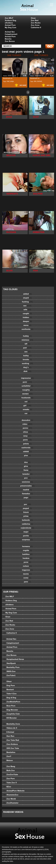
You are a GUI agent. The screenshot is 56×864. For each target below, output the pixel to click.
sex (27, 306)
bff (27, 344)
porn (27, 382)
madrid (27, 490)
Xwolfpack (9, 663)
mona (27, 325)
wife (27, 309)
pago (27, 497)
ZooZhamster (10, 803)
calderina (27, 524)
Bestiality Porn (11, 667)
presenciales (27, 486)
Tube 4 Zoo (10, 694)
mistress (27, 340)
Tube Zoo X (10, 783)
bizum (27, 512)
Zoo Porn (9, 778)
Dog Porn (9, 685)
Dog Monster (10, 710)
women (27, 394)
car (27, 413)
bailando (27, 520)
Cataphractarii (11, 34)
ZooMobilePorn (11, 702)
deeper (27, 321)
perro (27, 440)
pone (27, 562)
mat (8, 81)
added (27, 294)
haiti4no (27, 554)
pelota (27, 444)
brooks (27, 359)
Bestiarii (8, 689)
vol (27, 401)
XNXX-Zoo (9, 671)
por (27, 504)
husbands (27, 398)
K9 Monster (10, 718)
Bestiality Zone (11, 724)
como (27, 578)
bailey (27, 355)
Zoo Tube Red (11, 740)
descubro (27, 420)
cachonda (27, 448)
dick (27, 371)
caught (27, 313)
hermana (27, 546)
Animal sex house (34, 10)
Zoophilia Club (11, 714)
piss (27, 455)
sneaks (27, 409)
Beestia (8, 39)
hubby (27, 336)
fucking (27, 302)
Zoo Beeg (9, 766)
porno (27, 428)
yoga (12, 81)
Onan (33, 18)
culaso (27, 566)
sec (27, 352)
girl (27, 405)
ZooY (7, 756)
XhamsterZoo (10, 795)
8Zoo (7, 787)
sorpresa (27, 540)
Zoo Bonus (10, 41)
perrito (27, 536)
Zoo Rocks (36, 23)
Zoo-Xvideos (10, 744)
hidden (27, 317)
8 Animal (8, 732)
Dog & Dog (9, 698)
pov (27, 478)
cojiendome (27, 528)
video (27, 424)
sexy (27, 436)
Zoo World (9, 799)
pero (27, 582)
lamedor (27, 474)
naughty (27, 390)
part (27, 348)
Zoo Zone (35, 25)
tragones (27, 570)
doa (27, 462)
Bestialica (9, 752)
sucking (27, 363)
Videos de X (10, 728)
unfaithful (27, 386)
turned (39, 81)
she (35, 81)
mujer (27, 532)
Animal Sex (10, 32)
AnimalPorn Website (13, 791)
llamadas (27, 494)
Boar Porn (9, 706)
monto (27, 574)
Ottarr (7, 681)
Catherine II (36, 27)
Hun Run (8, 736)
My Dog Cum (10, 27)
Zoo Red (34, 20)
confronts (27, 329)
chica (27, 432)
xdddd (27, 451)
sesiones (27, 482)
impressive (27, 378)
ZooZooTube (10, 774)
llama (27, 470)
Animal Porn (10, 25)
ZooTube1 (9, 675)
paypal (27, 508)
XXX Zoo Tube (11, 748)
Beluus (8, 760)
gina (27, 466)
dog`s (27, 367)
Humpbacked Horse (13, 659)
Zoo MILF (9, 18)
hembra (27, 558)
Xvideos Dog (10, 20)
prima (27, 516)
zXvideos (9, 23)
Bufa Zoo (9, 770)
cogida (27, 550)
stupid (27, 298)
